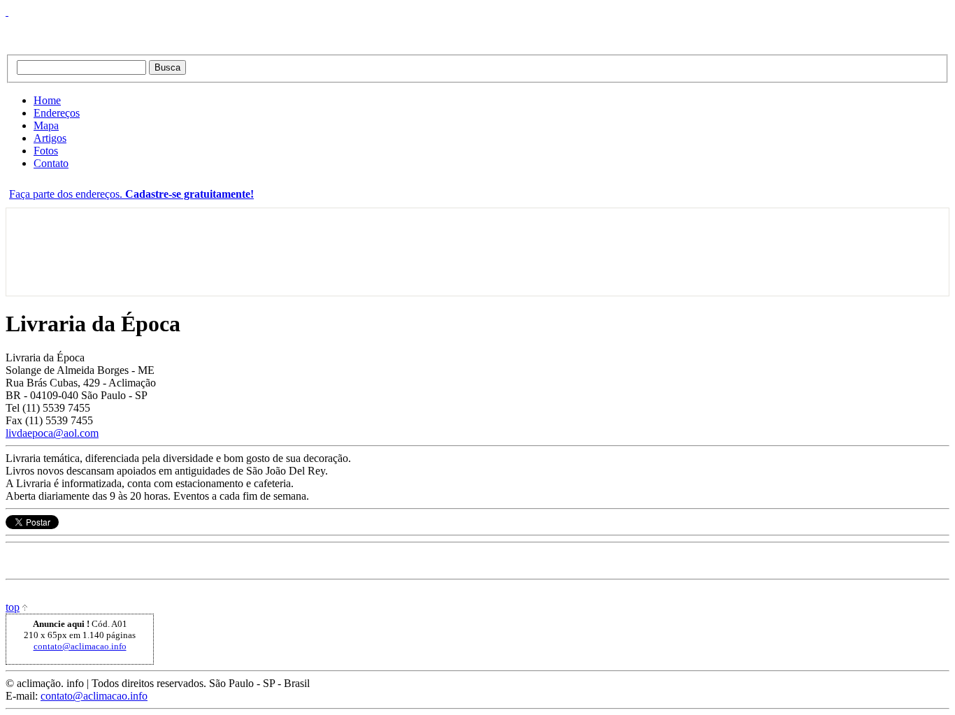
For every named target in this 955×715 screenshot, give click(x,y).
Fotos (46, 151)
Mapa (46, 125)
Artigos (50, 138)
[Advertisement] (50, 252)
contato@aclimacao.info (80, 646)
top (13, 607)
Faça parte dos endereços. (131, 194)
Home (47, 100)
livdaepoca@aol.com (52, 433)
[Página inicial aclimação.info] (180, 30)
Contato (51, 163)
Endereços (57, 113)
